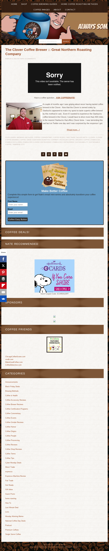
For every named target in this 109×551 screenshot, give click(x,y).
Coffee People (59, 137)
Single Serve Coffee (13, 534)
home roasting (10, 498)
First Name (12, 201)
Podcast (8, 525)
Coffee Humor (10, 427)
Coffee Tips (9, 458)
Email (10, 209)
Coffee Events (10, 418)
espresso (8, 472)
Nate (22, 58)
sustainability (81, 142)
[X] (3, 265)
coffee (23, 140)
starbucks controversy (63, 142)
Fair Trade (71, 137)
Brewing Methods (25, 137)
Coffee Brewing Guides (44, 4)
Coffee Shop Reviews (13, 449)
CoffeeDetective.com (13, 365)
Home (14, 4)
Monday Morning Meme (14, 516)
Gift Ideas (9, 489)
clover (91, 137)
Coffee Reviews (11, 445)
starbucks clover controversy (37, 142)
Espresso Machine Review (15, 476)
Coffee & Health (11, 396)
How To (8, 503)
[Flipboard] (3, 285)
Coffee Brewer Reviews (14, 404)
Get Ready (9, 485)
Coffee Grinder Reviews (14, 422)
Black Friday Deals (12, 387)
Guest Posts (10, 494)
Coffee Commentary (43, 137)
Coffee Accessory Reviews (15, 400)
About (56, 9)
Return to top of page (54, 544)
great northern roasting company (43, 140)
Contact (70, 9)
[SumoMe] (3, 298)
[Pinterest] (3, 272)
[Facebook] (3, 259)
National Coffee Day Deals (15, 521)
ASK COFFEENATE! (65, 98)
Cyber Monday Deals (13, 463)
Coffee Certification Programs (16, 409)
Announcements (11, 382)
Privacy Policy (72, 547)
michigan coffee (67, 140)
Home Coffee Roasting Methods (79, 4)
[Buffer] (3, 279)
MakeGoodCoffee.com (14, 362)
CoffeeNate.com (27, 26)
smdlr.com (9, 359)
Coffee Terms (10, 454)
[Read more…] (73, 130)
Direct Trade (10, 467)
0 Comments (30, 58)
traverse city (18, 144)
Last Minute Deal (11, 507)
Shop (24, 4)
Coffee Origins (10, 431)
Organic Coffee (82, 140)
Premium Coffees (12, 530)
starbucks (95, 140)
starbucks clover (13, 142)
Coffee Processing (12, 440)
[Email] (3, 292)
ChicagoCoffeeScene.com (15, 357)
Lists (7, 512)
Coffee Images (41, 9)
